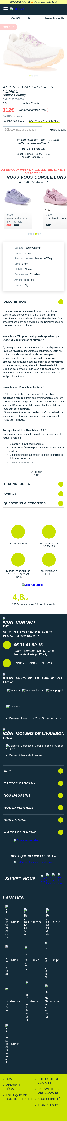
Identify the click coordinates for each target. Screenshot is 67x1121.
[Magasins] (47, 9)
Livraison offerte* (44, 120)
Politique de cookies (48, 1080)
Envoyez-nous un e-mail (34, 663)
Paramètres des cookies (48, 1090)
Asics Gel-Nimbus (13, 419)
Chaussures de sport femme (17, 18)
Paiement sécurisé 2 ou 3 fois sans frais (36, 718)
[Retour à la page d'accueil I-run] (17, 9)
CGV (8, 1079)
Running (30, 18)
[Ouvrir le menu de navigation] (5, 9)
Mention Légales (12, 1087)
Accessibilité (48, 1099)
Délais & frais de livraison (26, 755)
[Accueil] (4, 18)
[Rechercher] (40, 9)
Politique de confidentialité (19, 1097)
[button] (18, 536)
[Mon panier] (61, 9)
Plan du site (48, 1105)
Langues (13, 897)
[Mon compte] (54, 9)
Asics (39, 18)
